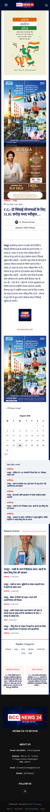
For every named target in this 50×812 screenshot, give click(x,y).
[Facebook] (16, 234)
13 (26, 435)
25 (14, 445)
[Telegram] (28, 234)
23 (43, 440)
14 (32, 435)
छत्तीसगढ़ (7, 201)
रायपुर (15, 201)
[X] (22, 234)
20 (26, 440)
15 (38, 435)
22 (38, 440)
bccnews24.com (28, 222)
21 (32, 440)
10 (7, 435)
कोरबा (5, 620)
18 (14, 440)
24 (7, 445)
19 (20, 440)
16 (43, 435)
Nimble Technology (34, 804)
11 (14, 435)
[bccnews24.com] (17, 222)
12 (20, 435)
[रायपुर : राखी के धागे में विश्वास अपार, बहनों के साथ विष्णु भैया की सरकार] (25, 550)
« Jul (5, 454)
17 (7, 440)
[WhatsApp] (33, 234)
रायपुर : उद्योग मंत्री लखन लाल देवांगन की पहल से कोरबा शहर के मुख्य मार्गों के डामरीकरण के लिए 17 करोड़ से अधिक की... (23, 613)
